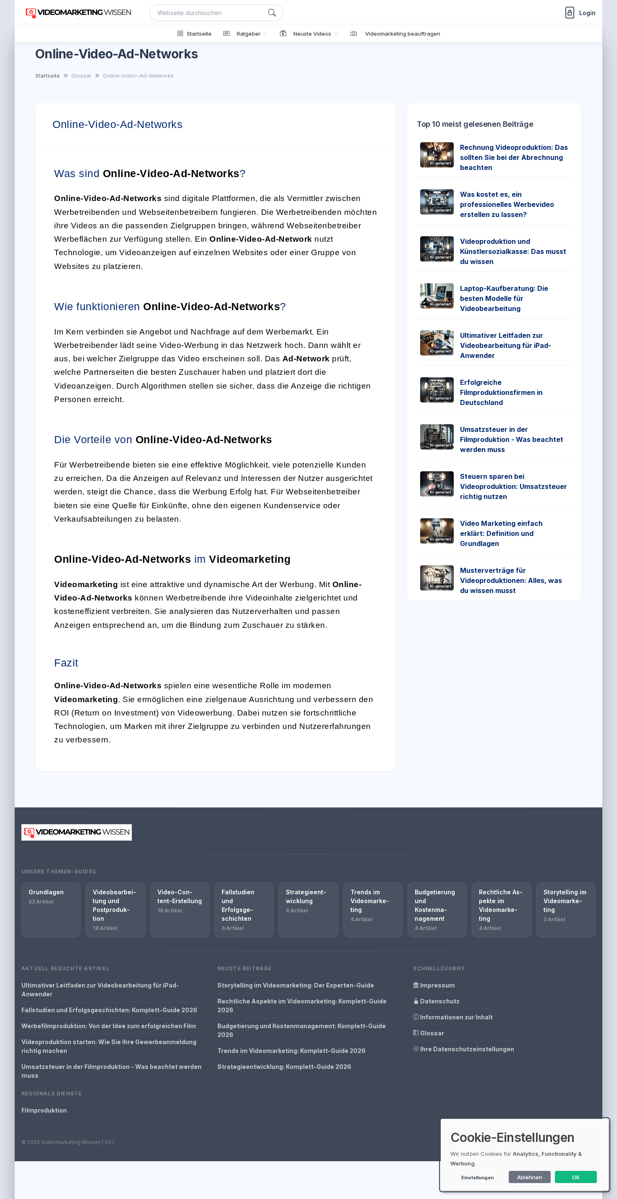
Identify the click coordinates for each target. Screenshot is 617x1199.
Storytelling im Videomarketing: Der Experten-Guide (295, 985)
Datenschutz (439, 1001)
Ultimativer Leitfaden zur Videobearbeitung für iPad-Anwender (505, 345)
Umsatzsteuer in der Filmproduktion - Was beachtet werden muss (511, 439)
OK (576, 1177)
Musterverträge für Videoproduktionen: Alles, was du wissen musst (511, 580)
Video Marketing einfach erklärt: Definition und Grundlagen (501, 533)
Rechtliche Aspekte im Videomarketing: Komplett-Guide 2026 (302, 1006)
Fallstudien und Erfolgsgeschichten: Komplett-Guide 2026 (109, 1010)
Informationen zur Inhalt (456, 1017)
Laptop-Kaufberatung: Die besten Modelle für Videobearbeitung (504, 298)
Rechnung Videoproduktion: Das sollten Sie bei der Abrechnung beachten (514, 157)
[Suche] (272, 12)
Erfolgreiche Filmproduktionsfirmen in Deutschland (501, 392)
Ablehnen (529, 1177)
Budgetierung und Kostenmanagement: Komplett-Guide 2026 (301, 1030)
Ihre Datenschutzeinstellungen (466, 1049)
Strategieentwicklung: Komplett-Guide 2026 (284, 1066)
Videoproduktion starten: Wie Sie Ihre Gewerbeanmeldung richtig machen (108, 1046)
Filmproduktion (44, 1110)
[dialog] (525, 1155)
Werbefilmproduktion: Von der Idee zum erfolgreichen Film (108, 1025)
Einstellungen (477, 1178)
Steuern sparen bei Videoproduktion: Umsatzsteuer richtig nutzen (513, 486)
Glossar (431, 1033)
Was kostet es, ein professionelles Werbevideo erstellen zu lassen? (507, 204)
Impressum (437, 985)
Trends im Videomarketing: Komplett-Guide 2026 (291, 1050)
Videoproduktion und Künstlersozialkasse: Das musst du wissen (513, 251)
